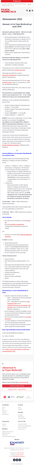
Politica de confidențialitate (24, 425)
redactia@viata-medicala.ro (18, 456)
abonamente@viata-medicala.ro (11, 145)
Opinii (3, 407)
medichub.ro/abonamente (9, 75)
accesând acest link (19, 70)
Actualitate (5, 405)
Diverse (4, 425)
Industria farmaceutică (7, 431)
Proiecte (20, 405)
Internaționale (5, 414)
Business (4, 429)
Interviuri (4, 412)
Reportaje (4, 411)
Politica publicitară (22, 427)
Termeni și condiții (22, 424)
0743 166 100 (20, 453)
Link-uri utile (21, 421)
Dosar (19, 407)
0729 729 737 (19, 454)
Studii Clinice (21, 416)
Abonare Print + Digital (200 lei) (17, 389)
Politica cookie (21, 429)
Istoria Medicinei (22, 418)
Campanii (20, 409)
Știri (3, 409)
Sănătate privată (6, 433)
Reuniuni (4, 424)
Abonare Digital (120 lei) (17, 386)
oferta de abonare (24, 382)
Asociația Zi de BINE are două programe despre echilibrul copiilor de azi (14, 4)
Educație (20, 412)
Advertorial (5, 434)
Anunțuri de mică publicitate (8, 436)
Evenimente (5, 421)
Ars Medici (20, 415)
